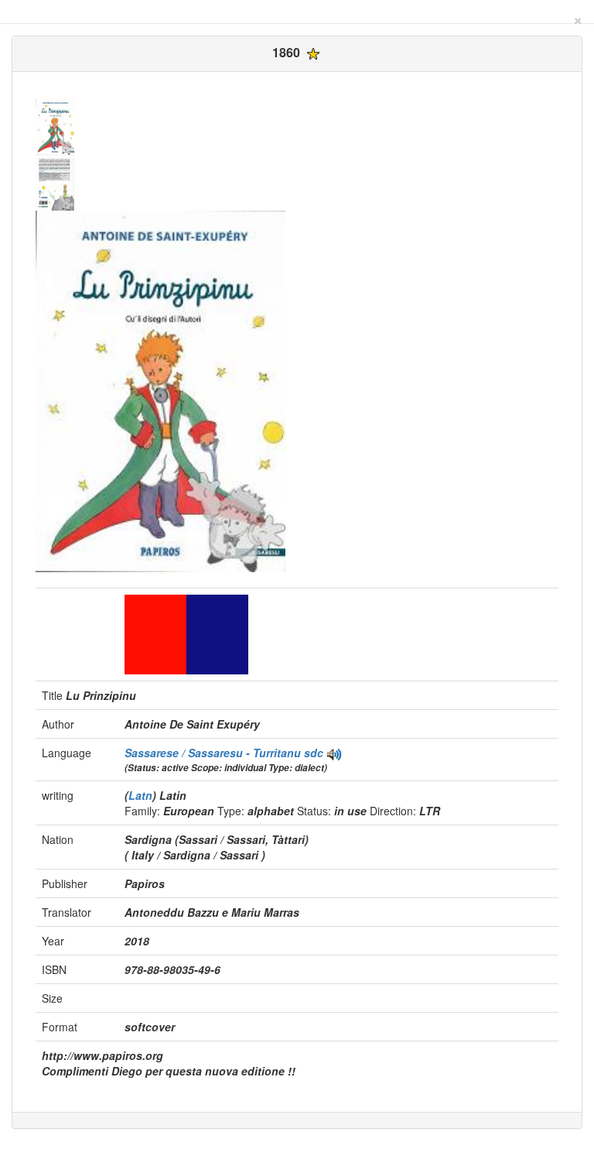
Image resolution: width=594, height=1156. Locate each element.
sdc (313, 752)
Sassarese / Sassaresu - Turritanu (214, 752)
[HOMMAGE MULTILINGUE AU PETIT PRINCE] (334, 752)
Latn (140, 795)
